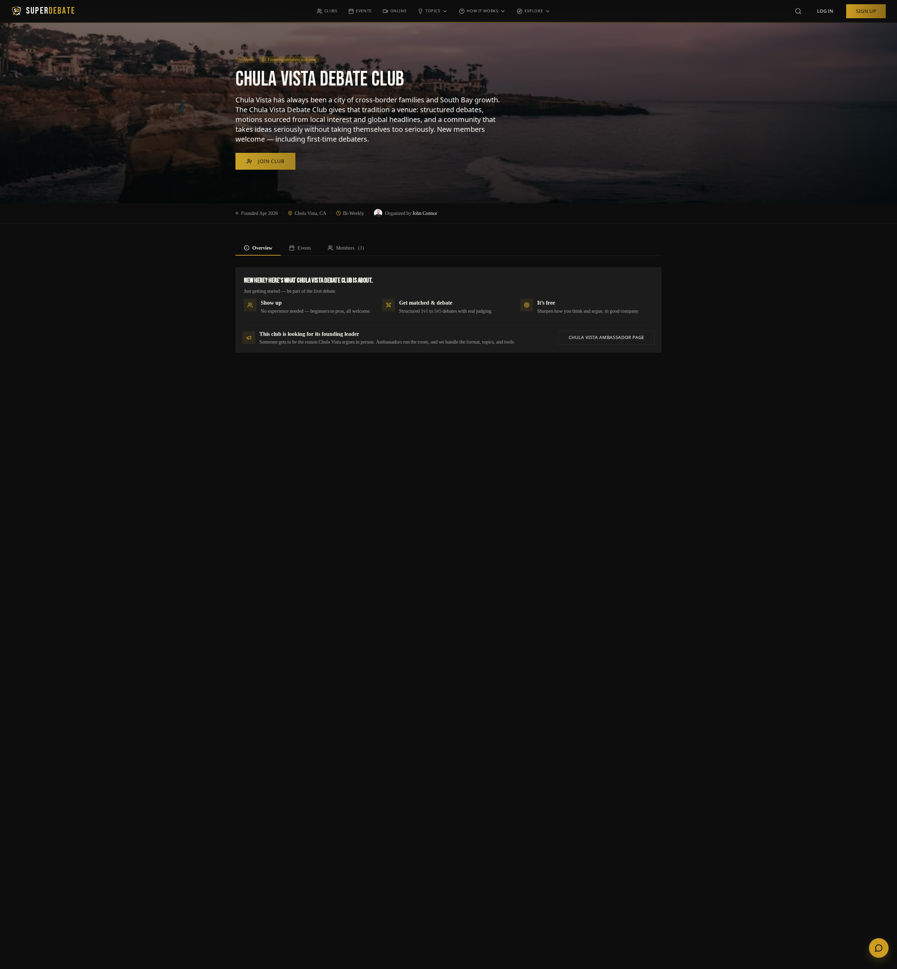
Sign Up (866, 11)
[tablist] (448, 248)
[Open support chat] (879, 948)
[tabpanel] (448, 310)
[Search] (798, 11)
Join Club (271, 161)
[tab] (258, 248)
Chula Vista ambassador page (606, 337)
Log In (825, 11)
